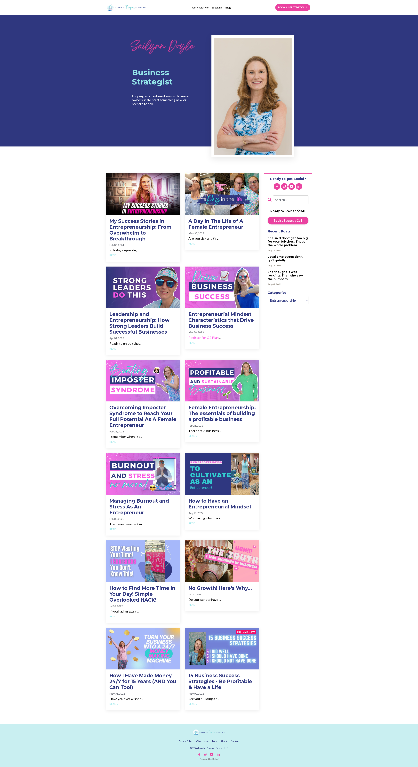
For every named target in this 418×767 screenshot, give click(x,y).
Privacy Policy (186, 741)
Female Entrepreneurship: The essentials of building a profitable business (222, 413)
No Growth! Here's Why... (220, 588)
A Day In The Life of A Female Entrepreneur (215, 224)
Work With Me (200, 7)
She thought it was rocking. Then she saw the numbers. (285, 275)
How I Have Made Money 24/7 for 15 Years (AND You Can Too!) (142, 681)
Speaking (217, 7)
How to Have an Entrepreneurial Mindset (219, 504)
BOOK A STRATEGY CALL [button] (292, 7)
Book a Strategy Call (288, 220)
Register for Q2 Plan (203, 337)
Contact (235, 741)
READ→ (114, 255)
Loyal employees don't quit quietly (285, 258)
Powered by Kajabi (209, 759)
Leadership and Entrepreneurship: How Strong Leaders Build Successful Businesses (139, 323)
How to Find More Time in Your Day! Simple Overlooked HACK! (142, 594)
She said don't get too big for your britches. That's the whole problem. (288, 242)
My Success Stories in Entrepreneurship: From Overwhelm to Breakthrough (140, 230)
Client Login (202, 741)
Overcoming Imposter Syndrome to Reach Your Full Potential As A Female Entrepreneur (142, 416)
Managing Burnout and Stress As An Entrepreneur (139, 507)
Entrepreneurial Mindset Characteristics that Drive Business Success (221, 320)
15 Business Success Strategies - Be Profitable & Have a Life (220, 681)
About (224, 741)
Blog (228, 7)
